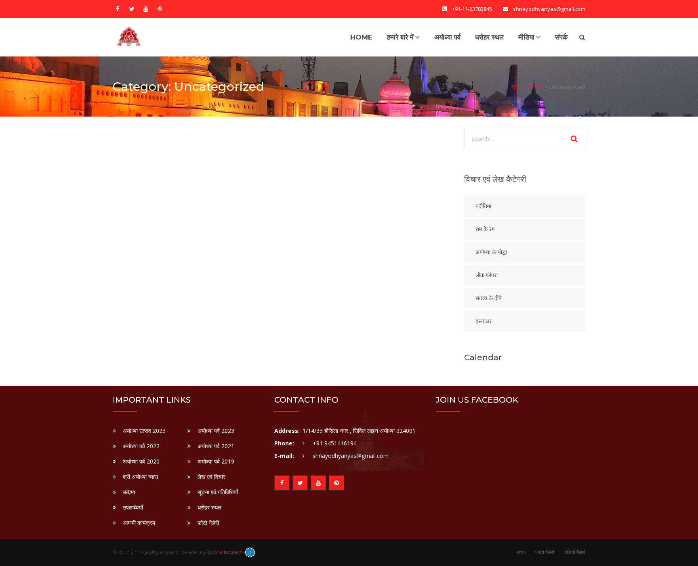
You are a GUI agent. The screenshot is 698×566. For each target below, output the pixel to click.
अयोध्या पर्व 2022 (141, 446)
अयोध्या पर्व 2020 (141, 461)
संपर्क (561, 37)
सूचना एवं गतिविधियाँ (218, 492)
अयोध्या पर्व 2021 (216, 446)
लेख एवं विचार (211, 476)
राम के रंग (484, 229)
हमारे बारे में (400, 37)
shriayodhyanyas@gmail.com (351, 455)
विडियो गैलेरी (574, 552)
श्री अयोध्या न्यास (140, 476)
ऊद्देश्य (129, 492)
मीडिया (526, 37)
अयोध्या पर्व (447, 37)
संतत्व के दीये (488, 298)
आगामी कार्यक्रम (139, 522)
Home (361, 37)
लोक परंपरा (486, 275)
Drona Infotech (226, 552)
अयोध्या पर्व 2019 (216, 461)
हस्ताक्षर (483, 321)
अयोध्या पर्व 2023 (216, 430)
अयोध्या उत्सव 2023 (144, 430)
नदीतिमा (483, 206)
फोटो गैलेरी (208, 522)
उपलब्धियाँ (133, 507)
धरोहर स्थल (489, 37)
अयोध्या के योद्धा (491, 252)
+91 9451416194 (335, 443)
